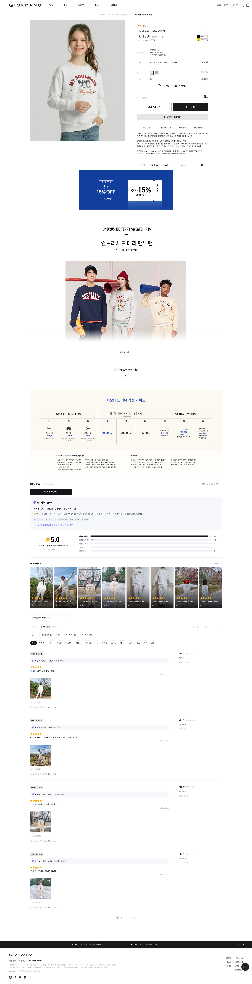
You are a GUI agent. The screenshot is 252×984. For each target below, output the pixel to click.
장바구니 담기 (154, 107)
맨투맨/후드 (125, 15)
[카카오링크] (202, 165)
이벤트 (228, 966)
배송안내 (205, 62)
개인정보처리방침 (35, 961)
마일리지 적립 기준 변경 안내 (92, 944)
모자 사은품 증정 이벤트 (149, 944)
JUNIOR (110, 15)
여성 (66, 5)
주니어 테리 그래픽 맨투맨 (142, 15)
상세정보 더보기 (126, 352)
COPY (153, 41)
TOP (117, 15)
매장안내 (239, 962)
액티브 (81, 5)
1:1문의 (227, 958)
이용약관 (22, 961)
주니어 (97, 5)
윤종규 (114, 965)
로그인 (219, 5)
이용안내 (12, 961)
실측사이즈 (204, 79)
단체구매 (239, 966)
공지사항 (239, 969)
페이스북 (193, 165)
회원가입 (227, 5)
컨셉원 (114, 5)
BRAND (239, 958)
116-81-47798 (26, 968)
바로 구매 (190, 107)
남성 (51, 5)
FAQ (229, 962)
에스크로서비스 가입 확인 (98, 968)
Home (102, 15)
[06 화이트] (152, 73)
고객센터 (235, 5)
